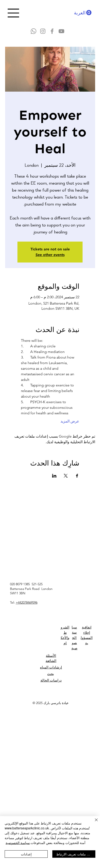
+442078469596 (26, 602)
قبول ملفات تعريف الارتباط (74, 854)
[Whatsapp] (33, 31)
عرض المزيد (69, 421)
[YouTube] (61, 31)
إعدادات (26, 854)
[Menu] (13, 13)
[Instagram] (42, 31)
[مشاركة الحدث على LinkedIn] (54, 476)
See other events (50, 255)
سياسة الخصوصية (18, 842)
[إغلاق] (93, 822)
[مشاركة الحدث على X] (65, 476)
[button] (82, 12)
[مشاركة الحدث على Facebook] (77, 476)
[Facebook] (52, 31)
